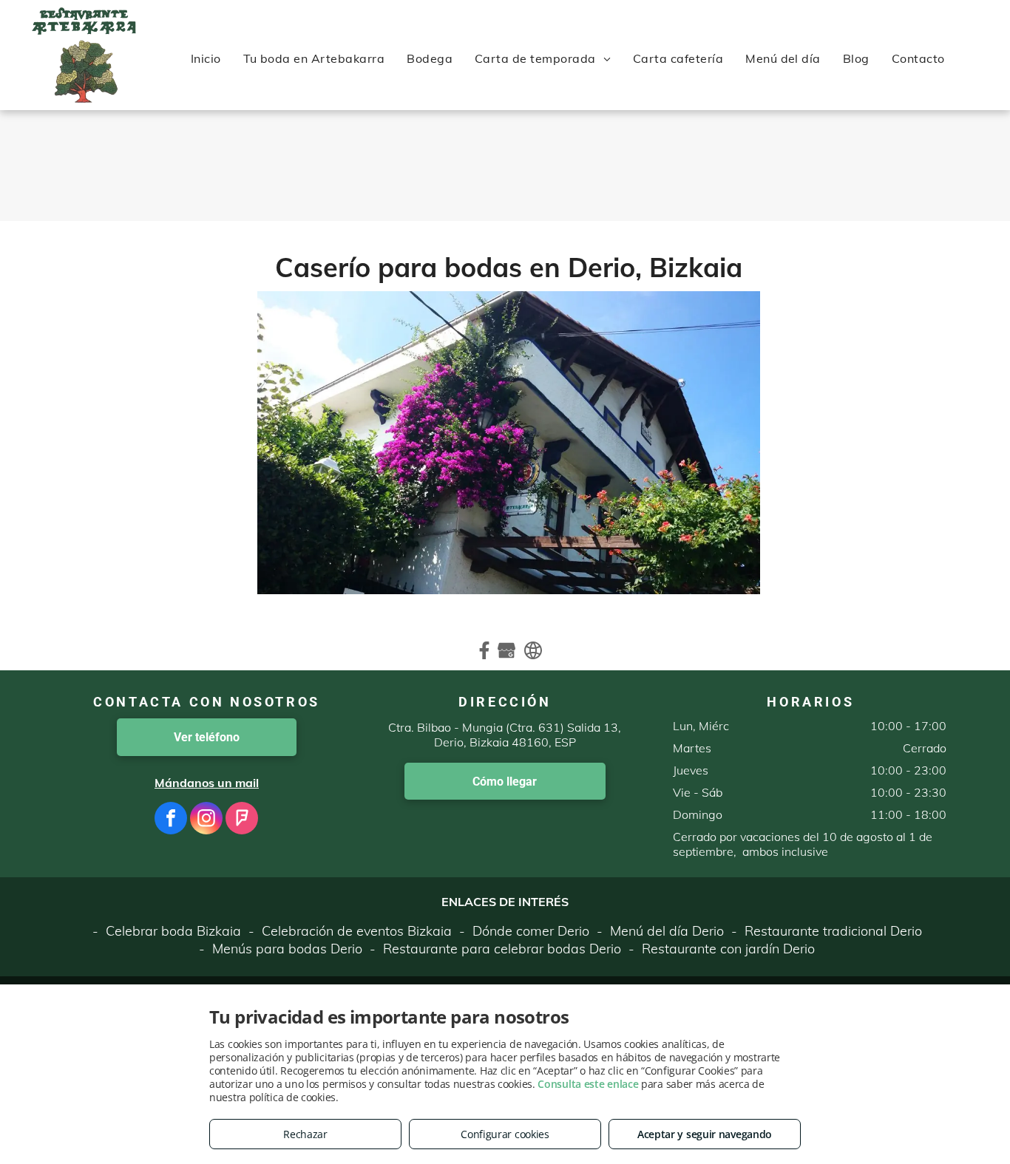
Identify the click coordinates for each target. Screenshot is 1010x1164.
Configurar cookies (505, 1134)
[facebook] (171, 820)
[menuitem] (206, 58)
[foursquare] (242, 820)
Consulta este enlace (588, 1084)
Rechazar (305, 1134)
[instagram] (206, 820)
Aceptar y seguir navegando (704, 1134)
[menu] (32, 54)
